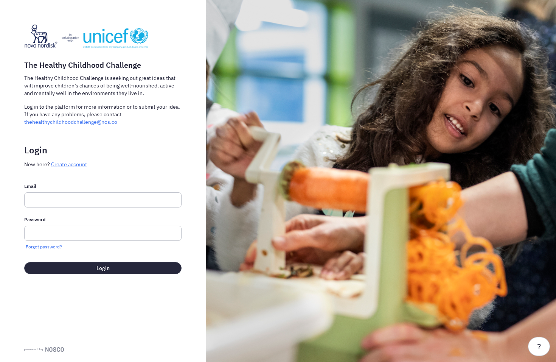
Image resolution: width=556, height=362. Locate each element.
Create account (69, 164)
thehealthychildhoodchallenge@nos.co (70, 122)
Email (30, 186)
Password (34, 219)
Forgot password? (44, 247)
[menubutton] (539, 346)
